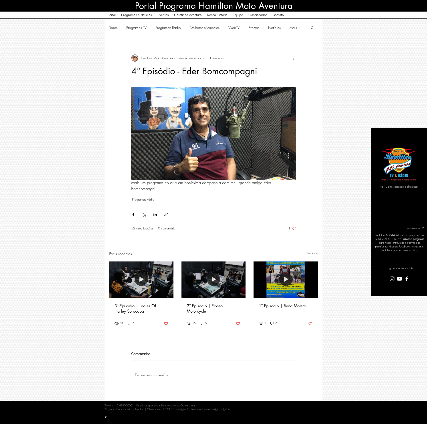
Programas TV (136, 27)
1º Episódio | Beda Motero (282, 305)
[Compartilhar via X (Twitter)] (144, 214)
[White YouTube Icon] (399, 279)
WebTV (234, 27)
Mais (293, 27)
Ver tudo (312, 253)
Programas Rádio (168, 27)
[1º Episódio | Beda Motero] (286, 279)
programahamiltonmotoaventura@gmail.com (170, 405)
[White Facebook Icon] (407, 279)
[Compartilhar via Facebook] (133, 214)
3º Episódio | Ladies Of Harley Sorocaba (135, 308)
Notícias (274, 27)
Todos (113, 27)
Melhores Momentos (205, 27)
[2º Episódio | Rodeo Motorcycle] (213, 279)
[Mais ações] (293, 58)
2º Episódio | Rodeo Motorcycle (205, 308)
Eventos (253, 27)
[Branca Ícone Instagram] (392, 279)
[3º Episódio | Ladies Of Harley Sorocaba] (141, 279)
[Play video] (213, 133)
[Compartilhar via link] (166, 214)
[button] (312, 27)
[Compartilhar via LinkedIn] (155, 214)
